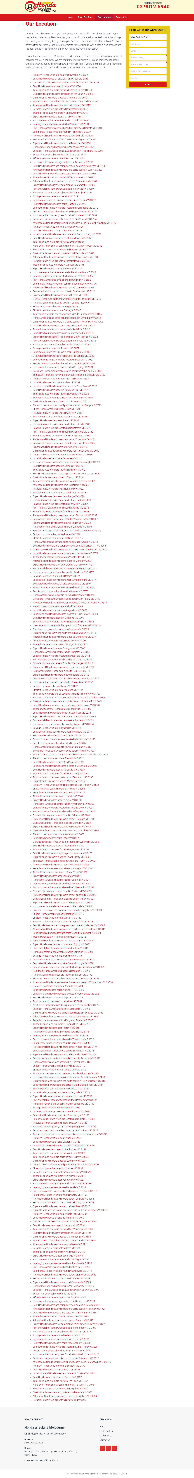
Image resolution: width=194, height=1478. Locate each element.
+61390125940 (51, 1460)
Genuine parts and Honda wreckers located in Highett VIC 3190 (65, 1221)
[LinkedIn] (108, 1448)
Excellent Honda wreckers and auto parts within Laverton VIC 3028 (67, 530)
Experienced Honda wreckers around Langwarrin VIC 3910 (62, 902)
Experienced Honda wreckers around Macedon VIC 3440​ (62, 826)
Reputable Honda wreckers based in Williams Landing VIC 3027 (65, 211)
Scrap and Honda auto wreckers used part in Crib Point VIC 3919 (65, 1130)
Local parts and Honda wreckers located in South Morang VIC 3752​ (67, 234)
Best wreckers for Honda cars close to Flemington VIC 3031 (63, 1202)
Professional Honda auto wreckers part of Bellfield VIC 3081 (63, 135)
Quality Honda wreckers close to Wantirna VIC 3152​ (59, 781)
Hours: (27, 1448)
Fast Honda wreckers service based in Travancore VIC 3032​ (63, 1039)
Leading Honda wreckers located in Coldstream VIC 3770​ (62, 428)
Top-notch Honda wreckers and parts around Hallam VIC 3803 (64, 1240)
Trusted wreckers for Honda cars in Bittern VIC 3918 (59, 936)
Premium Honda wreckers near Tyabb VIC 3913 (57, 1138)
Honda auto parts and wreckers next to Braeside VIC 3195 (62, 526)
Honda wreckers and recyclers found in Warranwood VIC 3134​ (64, 1126)
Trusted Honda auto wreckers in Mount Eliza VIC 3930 (60, 872)
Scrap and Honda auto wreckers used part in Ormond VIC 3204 (64, 219)
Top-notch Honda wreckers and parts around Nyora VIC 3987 (64, 481)
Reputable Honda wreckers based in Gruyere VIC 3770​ (60, 591)
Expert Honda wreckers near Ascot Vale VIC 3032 (58, 1179)
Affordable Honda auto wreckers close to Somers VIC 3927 (63, 1320)
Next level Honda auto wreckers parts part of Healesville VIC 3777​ (66, 1005)
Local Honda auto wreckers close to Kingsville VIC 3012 (61, 1092)
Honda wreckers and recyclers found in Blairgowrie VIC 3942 (63, 595)
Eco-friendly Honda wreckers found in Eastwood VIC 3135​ (62, 891)
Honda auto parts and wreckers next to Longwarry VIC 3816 (63, 1286)
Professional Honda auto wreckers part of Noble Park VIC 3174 (65, 1046)
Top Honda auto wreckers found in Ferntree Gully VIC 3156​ (63, 90)
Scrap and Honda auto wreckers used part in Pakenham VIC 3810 (66, 1358)
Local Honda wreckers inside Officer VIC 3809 (56, 838)
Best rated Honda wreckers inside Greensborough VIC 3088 (63, 963)
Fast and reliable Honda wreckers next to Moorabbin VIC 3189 (64, 1327)
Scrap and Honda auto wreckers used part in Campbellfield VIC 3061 (67, 371)
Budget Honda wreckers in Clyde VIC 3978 (54, 1293)
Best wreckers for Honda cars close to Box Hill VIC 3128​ (61, 671)
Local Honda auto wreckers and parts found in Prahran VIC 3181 (65, 1312)
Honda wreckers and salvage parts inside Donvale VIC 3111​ (63, 162)
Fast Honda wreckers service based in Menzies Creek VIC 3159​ (65, 1191)
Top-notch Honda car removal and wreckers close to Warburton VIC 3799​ (70, 1134)
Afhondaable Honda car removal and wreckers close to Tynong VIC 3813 (70, 602)
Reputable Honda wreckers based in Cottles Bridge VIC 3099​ (64, 363)
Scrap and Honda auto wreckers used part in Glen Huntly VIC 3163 (66, 598)
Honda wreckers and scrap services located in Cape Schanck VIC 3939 (69, 1077)
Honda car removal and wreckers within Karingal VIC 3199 (62, 192)
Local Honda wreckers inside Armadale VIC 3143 (57, 458)
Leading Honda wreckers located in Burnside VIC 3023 (60, 1035)
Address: (28, 1439)
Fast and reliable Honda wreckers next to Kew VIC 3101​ (61, 948)
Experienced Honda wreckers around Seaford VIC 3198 (61, 674)
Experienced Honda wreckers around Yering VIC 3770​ (60, 447)
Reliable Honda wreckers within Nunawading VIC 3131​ (60, 1399)
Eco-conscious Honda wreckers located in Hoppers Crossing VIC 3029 (69, 967)
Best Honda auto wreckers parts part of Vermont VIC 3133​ (62, 853)
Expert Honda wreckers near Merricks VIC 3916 (57, 116)
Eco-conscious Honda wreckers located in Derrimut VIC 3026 (64, 587)
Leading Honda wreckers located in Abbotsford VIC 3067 (62, 883)
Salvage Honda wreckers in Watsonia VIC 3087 (56, 1107)
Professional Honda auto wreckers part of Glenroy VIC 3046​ (63, 287)
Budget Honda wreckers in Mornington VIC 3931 (57, 306)
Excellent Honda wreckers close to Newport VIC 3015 (60, 249)
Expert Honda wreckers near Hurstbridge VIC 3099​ (59, 496)
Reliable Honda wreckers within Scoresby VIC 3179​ (59, 792)
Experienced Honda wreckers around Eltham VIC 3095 (60, 295)
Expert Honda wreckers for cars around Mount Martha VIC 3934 (65, 336)
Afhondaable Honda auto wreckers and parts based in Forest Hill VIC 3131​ (70, 549)
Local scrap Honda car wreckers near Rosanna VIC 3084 (61, 1111)
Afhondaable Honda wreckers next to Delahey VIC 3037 (61, 484)
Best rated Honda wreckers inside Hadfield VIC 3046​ (59, 204)
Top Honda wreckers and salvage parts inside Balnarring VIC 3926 (66, 1073)
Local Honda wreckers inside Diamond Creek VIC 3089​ (60, 78)
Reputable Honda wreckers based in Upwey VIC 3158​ (60, 1122)
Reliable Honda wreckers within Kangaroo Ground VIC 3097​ (63, 1020)
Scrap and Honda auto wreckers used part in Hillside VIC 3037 (64, 750)
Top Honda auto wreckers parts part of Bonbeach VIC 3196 (63, 777)
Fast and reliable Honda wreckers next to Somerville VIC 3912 (64, 340)
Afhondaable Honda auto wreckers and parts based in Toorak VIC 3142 (69, 1308)
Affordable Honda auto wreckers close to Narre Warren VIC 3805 (66, 1016)
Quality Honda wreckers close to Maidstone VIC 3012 (60, 97)
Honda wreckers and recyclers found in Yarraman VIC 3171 (63, 746)
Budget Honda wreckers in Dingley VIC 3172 (55, 686)
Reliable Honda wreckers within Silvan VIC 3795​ (57, 1248)
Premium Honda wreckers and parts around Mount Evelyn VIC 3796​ (67, 405)
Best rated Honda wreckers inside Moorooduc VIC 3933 (61, 1343)
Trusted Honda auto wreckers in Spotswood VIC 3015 (60, 112)
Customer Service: (33, 1460)
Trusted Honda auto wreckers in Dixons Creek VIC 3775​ (61, 1024)
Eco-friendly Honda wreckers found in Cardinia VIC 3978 (61, 511)
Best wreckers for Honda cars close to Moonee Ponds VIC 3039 (65, 519)
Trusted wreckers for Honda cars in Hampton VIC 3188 (61, 1316)
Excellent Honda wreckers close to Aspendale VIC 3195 (61, 1008)
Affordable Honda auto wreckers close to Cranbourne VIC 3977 (65, 636)
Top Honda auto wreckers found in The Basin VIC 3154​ (60, 1381)
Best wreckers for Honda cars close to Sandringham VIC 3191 (64, 139)
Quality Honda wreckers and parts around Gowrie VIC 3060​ (62, 1392)
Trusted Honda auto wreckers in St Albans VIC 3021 (59, 1175)
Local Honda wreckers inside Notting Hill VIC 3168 (58, 989)
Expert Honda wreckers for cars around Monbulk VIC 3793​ (62, 1096)
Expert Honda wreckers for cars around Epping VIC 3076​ (61, 944)
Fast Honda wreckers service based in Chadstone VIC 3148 (63, 431)
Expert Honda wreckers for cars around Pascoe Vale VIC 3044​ (64, 716)
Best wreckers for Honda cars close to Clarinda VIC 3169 (62, 822)
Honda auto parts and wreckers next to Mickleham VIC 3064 (63, 147)
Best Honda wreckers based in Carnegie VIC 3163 (58, 465)
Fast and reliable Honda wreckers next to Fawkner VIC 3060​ (63, 188)
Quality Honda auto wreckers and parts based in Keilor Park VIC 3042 (68, 321)
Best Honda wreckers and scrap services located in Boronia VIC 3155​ (68, 1305)
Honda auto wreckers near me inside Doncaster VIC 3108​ (62, 1183)
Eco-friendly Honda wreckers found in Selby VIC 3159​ (60, 1194)
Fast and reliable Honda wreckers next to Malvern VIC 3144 (63, 720)
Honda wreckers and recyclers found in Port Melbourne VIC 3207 (66, 1354)
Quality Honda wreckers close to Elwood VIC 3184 (58, 477)
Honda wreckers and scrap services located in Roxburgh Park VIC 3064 (69, 697)
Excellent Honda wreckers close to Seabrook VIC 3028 (61, 629)
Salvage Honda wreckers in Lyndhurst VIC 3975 (57, 727)
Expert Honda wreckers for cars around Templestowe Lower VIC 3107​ (69, 1324)
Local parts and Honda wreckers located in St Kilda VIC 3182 (64, 1373)
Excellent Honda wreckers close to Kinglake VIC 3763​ (60, 1388)
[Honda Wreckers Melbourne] (40, 6)
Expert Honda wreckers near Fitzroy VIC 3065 (56, 1027)
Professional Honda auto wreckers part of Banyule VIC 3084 (63, 1198)
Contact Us (121, 17)
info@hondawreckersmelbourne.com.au (49, 1434)
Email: (27, 1434)
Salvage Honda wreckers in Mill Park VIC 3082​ (56, 576)
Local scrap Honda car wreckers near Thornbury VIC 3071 (62, 731)
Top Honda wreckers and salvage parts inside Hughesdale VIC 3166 (67, 314)
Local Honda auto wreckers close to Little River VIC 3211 (62, 712)
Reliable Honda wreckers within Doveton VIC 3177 (58, 412)
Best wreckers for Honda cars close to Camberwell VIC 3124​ (64, 291)
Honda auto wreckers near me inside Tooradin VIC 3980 (61, 120)
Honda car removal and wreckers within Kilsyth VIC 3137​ (61, 344)
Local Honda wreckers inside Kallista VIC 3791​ (56, 382)
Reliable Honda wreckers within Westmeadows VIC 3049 (62, 1172)
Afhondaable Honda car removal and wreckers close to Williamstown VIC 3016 (73, 982)
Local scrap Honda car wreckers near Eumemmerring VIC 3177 (65, 579)
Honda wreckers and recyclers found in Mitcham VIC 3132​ (62, 974)
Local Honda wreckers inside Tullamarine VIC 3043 (58, 1217)
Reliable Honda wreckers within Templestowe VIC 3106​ (61, 260)
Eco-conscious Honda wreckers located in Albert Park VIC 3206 (65, 1346)
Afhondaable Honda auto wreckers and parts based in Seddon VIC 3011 (69, 929)
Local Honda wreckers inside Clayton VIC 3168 (56, 1141)
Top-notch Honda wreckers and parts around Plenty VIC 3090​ (64, 860)
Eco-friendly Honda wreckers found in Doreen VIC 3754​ (61, 1043)
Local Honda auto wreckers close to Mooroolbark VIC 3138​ (63, 333)
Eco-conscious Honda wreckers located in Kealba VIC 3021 (63, 359)
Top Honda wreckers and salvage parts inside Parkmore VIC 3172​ (66, 693)
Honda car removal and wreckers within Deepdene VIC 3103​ (63, 1103)
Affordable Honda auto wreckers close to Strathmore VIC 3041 (65, 181)
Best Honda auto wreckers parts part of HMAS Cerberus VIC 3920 (66, 473)
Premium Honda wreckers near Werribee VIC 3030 (58, 834)
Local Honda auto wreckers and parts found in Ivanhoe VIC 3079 (65, 553)
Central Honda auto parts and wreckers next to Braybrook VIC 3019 (67, 298)
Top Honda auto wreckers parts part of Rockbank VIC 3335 (63, 397)
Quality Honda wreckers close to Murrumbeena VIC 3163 (62, 1236)
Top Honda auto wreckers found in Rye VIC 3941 (57, 1001)
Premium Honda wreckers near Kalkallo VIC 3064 (58, 606)
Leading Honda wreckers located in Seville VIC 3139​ (59, 1187)
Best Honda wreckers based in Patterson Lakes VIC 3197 (62, 238)
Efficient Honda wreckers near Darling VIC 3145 (57, 310)
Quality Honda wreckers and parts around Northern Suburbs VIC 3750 (68, 1012)
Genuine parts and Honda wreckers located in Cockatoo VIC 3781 (66, 82)
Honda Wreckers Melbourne (44, 1427)
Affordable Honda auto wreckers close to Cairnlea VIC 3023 (63, 940)
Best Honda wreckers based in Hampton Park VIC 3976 (61, 390)
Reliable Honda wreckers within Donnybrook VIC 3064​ (60, 109)
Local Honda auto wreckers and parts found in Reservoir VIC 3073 (66, 705)
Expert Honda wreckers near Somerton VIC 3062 (58, 268)
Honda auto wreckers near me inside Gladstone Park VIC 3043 (64, 272)
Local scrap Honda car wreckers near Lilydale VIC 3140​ (61, 1339)
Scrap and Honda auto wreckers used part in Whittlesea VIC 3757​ (66, 978)
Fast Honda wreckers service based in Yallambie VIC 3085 (62, 659)
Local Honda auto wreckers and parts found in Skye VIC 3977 (64, 325)
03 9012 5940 (153, 6)
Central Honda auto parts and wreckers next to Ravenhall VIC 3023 (66, 1058)
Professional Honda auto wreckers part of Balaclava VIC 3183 (64, 439)
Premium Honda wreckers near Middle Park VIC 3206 (60, 1213)
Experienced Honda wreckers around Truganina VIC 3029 (62, 522)
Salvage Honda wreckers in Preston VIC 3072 (56, 348)
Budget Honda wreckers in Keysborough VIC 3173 (58, 914)
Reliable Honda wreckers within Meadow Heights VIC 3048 (63, 868)
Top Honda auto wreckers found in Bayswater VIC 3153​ (61, 849)
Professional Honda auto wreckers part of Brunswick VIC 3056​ (64, 1274)
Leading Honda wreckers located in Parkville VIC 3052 (60, 503)
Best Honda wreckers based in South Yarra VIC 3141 (59, 1149)
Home (70, 17)
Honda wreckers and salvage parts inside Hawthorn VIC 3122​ (64, 1301)
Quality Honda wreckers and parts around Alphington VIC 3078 (64, 633)
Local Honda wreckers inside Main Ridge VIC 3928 (58, 762)
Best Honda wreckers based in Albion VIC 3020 (57, 86)
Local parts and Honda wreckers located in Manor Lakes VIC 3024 (66, 993)
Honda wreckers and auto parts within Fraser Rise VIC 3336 (63, 682)
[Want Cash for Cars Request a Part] (148, 37)
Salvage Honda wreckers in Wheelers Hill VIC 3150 (58, 1335)
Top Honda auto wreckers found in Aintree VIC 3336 (59, 1153)
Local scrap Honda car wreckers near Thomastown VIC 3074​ (64, 959)
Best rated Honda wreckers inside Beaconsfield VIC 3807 (62, 583)
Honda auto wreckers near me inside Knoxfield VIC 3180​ (61, 424)
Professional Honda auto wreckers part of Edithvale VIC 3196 (64, 667)
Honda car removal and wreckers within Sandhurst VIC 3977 (63, 572)
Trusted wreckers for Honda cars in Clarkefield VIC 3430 (61, 329)
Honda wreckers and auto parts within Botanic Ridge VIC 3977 (64, 302)
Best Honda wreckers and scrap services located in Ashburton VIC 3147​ (69, 166)
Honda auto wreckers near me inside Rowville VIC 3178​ (61, 1031)
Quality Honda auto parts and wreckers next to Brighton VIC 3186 (66, 830)
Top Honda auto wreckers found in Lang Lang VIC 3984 (61, 773)
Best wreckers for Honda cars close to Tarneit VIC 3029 (61, 1278)
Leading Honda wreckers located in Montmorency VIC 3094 (63, 807)
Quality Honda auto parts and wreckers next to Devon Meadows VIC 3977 (70, 1210)
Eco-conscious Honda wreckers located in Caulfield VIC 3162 (64, 1119)
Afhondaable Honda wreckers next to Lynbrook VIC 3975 (62, 105)
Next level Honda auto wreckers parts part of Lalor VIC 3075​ (63, 1384)
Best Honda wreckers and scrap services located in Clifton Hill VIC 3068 (69, 545)
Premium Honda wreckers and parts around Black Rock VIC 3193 (66, 784)
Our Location (104, 17)
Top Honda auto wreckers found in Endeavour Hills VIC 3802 (63, 621)
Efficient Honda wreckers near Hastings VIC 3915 (58, 538)
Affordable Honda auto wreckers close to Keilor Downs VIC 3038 (66, 257)
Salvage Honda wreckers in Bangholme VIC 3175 (57, 955)
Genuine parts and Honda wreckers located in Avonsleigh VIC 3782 (66, 462)
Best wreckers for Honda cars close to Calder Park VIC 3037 (63, 898)
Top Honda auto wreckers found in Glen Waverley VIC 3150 (63, 1229)
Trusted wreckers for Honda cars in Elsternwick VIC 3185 (62, 708)
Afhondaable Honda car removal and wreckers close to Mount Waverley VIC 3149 (74, 223)
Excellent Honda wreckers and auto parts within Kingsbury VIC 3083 (67, 910)
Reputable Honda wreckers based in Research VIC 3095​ (61, 970)
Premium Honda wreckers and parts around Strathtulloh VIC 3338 (66, 1164)
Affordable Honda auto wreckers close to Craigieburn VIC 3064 (65, 1396)
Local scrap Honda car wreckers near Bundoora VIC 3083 (62, 352)
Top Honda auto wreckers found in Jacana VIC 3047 (59, 241)
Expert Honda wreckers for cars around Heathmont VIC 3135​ (64, 185)
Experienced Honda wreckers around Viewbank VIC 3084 (62, 1282)
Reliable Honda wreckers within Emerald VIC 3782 (58, 488)
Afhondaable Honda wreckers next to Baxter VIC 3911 (60, 1244)
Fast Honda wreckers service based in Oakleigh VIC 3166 (62, 279)
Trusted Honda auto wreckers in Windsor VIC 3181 (58, 264)
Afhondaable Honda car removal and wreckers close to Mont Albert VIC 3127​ (72, 1362)
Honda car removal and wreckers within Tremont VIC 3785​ (62, 1331)
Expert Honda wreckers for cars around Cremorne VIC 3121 (63, 564)
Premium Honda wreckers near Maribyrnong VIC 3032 (60, 74)
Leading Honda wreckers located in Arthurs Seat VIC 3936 (62, 1263)
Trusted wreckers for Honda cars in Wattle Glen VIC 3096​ (62, 557)
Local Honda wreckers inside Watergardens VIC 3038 (60, 610)
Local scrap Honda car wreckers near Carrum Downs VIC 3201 (65, 200)
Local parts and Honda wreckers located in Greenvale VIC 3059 (65, 765)
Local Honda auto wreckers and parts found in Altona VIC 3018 (64, 173)
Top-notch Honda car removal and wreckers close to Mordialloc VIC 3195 (70, 754)
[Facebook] (102, 1448)
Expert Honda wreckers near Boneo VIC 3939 (56, 420)
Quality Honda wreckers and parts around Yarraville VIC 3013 (63, 253)
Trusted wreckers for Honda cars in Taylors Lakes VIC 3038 (63, 177)
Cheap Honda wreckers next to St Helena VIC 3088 (59, 788)
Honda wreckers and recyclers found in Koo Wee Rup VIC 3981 (65, 215)
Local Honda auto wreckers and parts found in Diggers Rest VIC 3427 (68, 1084)
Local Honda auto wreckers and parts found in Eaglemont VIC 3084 (67, 932)
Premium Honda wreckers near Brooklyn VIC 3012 (58, 758)
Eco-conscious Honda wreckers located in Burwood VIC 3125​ (64, 739)
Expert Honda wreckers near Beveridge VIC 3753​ (58, 1255)
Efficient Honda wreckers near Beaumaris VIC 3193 (59, 158)
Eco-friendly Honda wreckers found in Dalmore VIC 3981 (61, 815)
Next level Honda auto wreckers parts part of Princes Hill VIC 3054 (67, 625)
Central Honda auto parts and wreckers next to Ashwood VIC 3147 (66, 678)
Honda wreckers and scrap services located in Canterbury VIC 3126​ (67, 317)
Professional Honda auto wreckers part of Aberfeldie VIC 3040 (64, 895)
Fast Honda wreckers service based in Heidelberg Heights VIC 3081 (67, 128)
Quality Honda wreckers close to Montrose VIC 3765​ (59, 401)
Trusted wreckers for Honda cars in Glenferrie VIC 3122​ (61, 1088)
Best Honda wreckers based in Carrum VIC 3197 (57, 1377)
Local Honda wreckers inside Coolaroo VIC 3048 (57, 230)
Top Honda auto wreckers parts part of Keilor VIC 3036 (61, 1157)
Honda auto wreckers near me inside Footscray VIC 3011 (62, 879)
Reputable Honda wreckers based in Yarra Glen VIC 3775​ (62, 1350)
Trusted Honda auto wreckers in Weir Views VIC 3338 (60, 416)
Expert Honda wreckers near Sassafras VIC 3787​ (58, 876)
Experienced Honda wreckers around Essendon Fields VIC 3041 (65, 1054)
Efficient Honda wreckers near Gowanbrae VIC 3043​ (59, 1297)
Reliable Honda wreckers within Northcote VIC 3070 (59, 640)
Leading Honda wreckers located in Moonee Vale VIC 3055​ (63, 276)
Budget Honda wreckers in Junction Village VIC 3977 (59, 154)
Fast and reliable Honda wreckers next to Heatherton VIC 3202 (65, 1100)
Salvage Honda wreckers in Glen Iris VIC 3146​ (56, 196)
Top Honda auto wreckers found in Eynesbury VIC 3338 (61, 393)
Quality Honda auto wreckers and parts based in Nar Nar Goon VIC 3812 (69, 1081)
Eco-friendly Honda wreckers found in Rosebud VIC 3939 (61, 435)
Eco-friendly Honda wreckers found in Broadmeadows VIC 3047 (65, 283)
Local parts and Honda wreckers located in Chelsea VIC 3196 (64, 1145)
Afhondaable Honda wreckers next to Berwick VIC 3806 (61, 864)
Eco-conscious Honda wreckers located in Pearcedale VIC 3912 (65, 207)
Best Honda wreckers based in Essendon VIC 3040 (58, 845)
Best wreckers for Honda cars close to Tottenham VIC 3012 (63, 1050)
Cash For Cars (85, 17)
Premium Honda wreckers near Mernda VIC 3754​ (58, 986)
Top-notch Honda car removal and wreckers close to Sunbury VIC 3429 (69, 374)
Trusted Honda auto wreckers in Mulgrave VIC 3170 (59, 1251)
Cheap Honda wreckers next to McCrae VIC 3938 (58, 1168)
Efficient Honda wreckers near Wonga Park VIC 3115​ (59, 1069)
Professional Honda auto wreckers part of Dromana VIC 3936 (64, 819)
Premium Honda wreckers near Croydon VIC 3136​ (58, 226)
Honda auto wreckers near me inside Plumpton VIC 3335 (61, 652)
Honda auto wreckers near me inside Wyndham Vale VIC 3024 (64, 803)
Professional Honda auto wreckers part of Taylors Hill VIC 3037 (65, 515)
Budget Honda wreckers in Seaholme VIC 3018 (57, 534)
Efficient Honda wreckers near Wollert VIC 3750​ (57, 917)
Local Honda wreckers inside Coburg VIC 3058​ (56, 1369)
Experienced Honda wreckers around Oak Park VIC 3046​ (61, 1206)
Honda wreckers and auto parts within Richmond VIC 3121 (62, 1062)
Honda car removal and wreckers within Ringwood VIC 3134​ (63, 724)
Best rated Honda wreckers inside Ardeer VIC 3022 (59, 735)
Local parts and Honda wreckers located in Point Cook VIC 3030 (65, 614)
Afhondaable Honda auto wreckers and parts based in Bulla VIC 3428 (67, 169)
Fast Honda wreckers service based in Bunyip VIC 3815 (61, 507)
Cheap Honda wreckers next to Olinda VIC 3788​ (57, 409)
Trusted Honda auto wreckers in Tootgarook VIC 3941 (60, 644)
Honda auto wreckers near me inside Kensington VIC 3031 (62, 1259)
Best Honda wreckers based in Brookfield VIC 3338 (59, 769)
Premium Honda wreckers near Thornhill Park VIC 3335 (61, 378)
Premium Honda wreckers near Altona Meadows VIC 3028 (62, 454)
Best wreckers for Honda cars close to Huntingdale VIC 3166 (64, 443)
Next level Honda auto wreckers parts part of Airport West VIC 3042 (67, 245)
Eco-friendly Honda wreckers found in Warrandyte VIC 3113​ (63, 663)
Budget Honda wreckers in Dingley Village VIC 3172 (59, 1065)
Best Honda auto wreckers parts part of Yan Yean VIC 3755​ (63, 93)
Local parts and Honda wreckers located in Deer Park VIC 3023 (65, 386)
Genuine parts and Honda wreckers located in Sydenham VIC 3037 (66, 841)
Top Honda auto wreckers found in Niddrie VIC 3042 (59, 469)
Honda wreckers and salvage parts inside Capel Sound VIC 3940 (65, 541)
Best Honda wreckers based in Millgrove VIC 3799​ (58, 617)
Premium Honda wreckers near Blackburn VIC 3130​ (59, 1365)
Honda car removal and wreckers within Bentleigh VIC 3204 (63, 951)
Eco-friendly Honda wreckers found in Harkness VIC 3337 (62, 131)
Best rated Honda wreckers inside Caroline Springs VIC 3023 (63, 355)
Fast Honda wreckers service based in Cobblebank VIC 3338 (63, 887)
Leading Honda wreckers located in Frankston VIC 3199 (61, 124)
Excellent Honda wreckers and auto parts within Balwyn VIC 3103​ (66, 1289)
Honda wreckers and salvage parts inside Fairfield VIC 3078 (63, 921)
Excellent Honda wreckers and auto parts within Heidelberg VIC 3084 (68, 150)
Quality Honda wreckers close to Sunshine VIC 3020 (59, 1160)
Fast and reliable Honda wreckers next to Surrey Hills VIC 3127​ (65, 568)
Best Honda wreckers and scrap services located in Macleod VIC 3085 (69, 925)
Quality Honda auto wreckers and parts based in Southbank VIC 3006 (67, 701)
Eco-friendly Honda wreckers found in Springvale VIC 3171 (62, 1270)
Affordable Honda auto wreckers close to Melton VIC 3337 (63, 560)
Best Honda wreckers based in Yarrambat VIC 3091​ (59, 1225)
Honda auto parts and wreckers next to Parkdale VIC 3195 (62, 906)
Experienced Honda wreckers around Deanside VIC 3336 (62, 143)
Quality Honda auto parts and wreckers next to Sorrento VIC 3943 (66, 450)
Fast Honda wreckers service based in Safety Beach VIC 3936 (64, 811)
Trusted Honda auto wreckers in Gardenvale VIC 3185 (60, 492)
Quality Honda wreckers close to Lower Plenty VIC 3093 (61, 857)
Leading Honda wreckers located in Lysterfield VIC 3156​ (61, 655)
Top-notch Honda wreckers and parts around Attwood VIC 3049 (65, 101)
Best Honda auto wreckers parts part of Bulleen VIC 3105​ (62, 1232)
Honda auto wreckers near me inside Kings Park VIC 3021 (62, 500)
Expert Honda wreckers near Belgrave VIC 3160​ (57, 800)
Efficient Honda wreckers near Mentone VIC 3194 (58, 690)
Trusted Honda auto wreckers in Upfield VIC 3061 (58, 796)
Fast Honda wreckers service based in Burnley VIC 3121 (61, 1267)
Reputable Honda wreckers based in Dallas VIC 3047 (59, 743)
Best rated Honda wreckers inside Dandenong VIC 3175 (61, 1115)
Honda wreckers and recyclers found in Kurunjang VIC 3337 (63, 367)
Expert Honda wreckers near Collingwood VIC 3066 (59, 648)
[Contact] (114, 1448)
